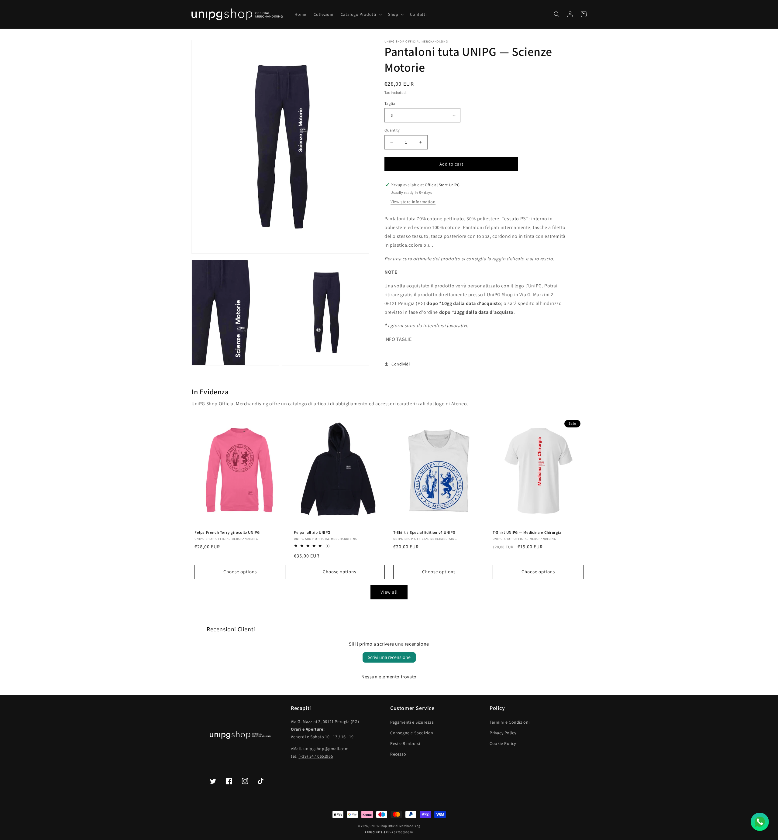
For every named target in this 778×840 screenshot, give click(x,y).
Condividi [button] (400, 364)
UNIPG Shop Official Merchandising (395, 826)
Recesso (398, 754)
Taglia (389, 103)
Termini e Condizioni (510, 722)
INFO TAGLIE (398, 339)
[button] (360, 14)
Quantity (392, 130)
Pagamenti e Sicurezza (412, 722)
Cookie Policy (503, 743)
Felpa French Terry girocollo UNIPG (227, 532)
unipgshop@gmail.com (326, 748)
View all (389, 592)
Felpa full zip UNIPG (312, 532)
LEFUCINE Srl (375, 832)
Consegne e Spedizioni (412, 732)
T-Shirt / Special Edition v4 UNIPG (424, 532)
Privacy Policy (503, 732)
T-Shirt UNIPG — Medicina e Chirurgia (527, 532)
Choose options (240, 571)
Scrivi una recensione (389, 657)
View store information (413, 201)
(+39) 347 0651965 (315, 756)
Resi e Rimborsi (405, 743)
